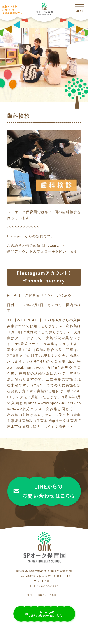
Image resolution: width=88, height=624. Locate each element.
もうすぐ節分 (58, 426)
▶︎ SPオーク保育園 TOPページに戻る (39, 295)
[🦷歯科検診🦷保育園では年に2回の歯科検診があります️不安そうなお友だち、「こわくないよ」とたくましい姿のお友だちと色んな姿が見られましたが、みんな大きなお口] (44, 203)
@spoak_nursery (44, 280)
